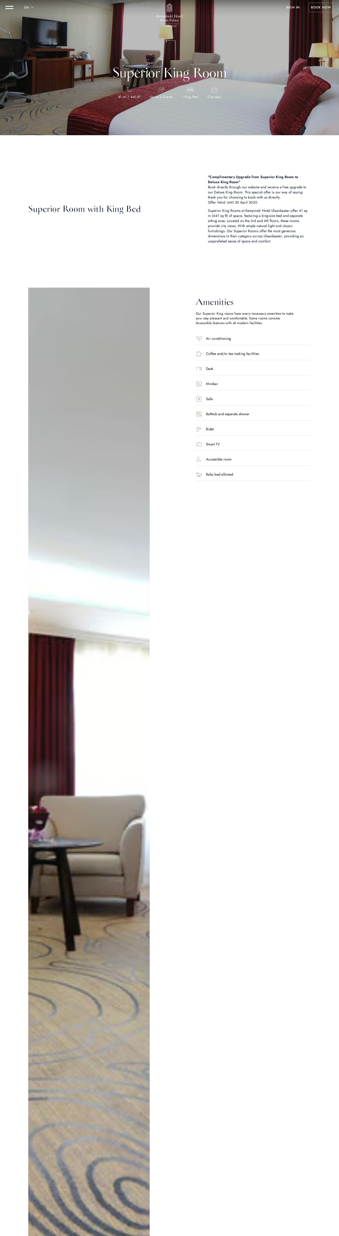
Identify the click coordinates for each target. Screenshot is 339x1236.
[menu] (9, 7)
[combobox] (29, 7)
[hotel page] (169, 7)
